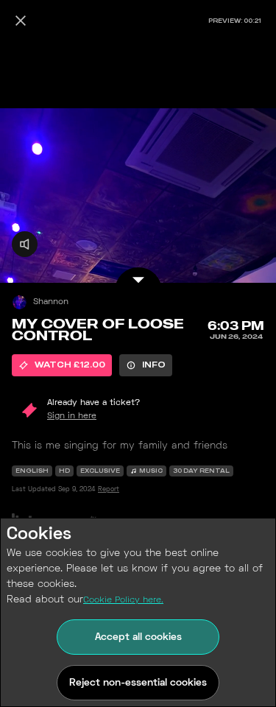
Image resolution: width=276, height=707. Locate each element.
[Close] (20, 20)
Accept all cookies (138, 637)
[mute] (25, 244)
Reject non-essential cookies (138, 683)
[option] (62, 365)
